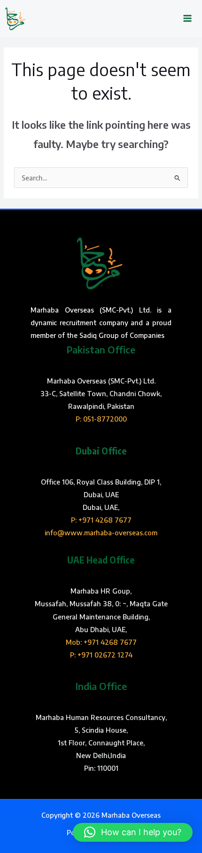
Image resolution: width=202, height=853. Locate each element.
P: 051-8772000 (101, 419)
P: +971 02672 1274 (101, 654)
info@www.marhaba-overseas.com (101, 532)
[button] (133, 832)
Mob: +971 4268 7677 (101, 642)
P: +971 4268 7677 (101, 520)
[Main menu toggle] (187, 19)
